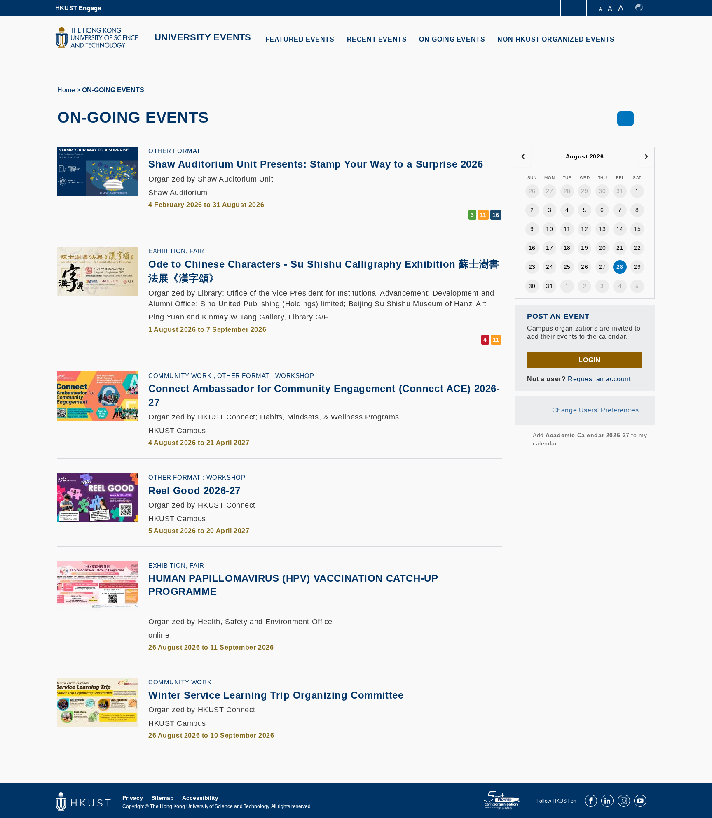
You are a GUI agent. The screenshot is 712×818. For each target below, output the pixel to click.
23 (532, 266)
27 (549, 191)
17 (549, 248)
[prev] (523, 157)
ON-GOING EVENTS (452, 39)
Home (66, 89)
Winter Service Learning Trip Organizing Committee (275, 695)
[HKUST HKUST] (96, 37)
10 (549, 229)
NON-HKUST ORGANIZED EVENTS (556, 39)
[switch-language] (643, 8)
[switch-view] (625, 118)
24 (549, 266)
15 (637, 229)
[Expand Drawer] (574, 8)
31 (619, 191)
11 (567, 229)
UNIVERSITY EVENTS (203, 37)
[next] (646, 157)
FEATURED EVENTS (300, 39)
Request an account (599, 378)
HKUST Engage (78, 8)
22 (637, 248)
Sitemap (162, 798)
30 (602, 191)
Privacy (132, 798)
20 (602, 248)
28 (567, 191)
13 (602, 229)
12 (584, 229)
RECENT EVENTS (377, 39)
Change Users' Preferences (595, 410)
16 (532, 248)
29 (584, 191)
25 (567, 266)
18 (567, 248)
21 (619, 248)
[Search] (643, 44)
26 (532, 191)
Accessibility (200, 798)
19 (584, 248)
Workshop (294, 375)
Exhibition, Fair (176, 250)
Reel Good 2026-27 (194, 490)
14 (619, 229)
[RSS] (520, 439)
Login (589, 360)
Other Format (174, 150)
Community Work (179, 375)
